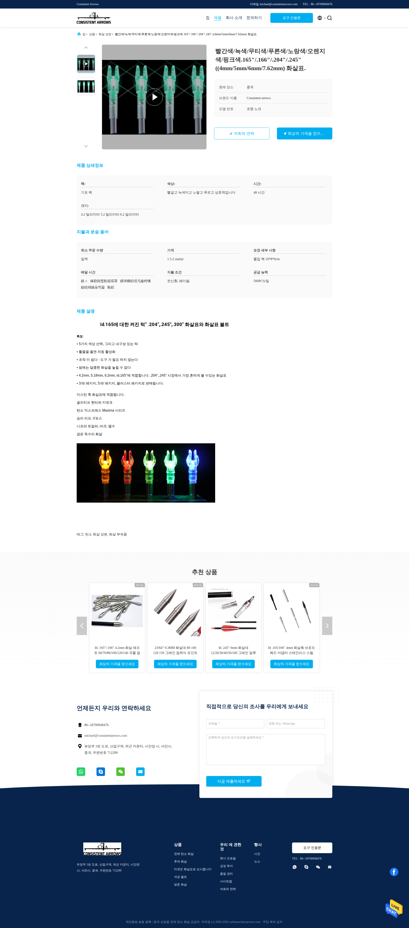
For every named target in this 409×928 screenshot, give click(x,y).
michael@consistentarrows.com (105, 735)
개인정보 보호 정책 (138, 922)
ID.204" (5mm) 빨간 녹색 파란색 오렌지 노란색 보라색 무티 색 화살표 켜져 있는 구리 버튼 (117, 653)
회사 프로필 (228, 858)
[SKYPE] (106, 775)
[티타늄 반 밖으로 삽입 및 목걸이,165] (291, 610)
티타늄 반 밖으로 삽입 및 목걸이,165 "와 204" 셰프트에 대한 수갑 (291, 653)
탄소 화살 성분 (96, 534)
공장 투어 (226, 866)
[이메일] (145, 775)
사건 (257, 854)
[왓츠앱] (86, 775)
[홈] (94, 18)
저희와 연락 (244, 133)
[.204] (175, 610)
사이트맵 (226, 881)
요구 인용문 (292, 18)
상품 (92, 34)
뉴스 (257, 861)
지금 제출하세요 (231, 781)
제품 (218, 18)
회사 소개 (234, 18)
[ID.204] (117, 610)
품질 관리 (226, 873)
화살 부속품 (118, 534)
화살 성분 (105, 34)
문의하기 (254, 18)
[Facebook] (394, 872)
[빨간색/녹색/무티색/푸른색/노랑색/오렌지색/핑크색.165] (154, 97)
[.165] (233, 610)
